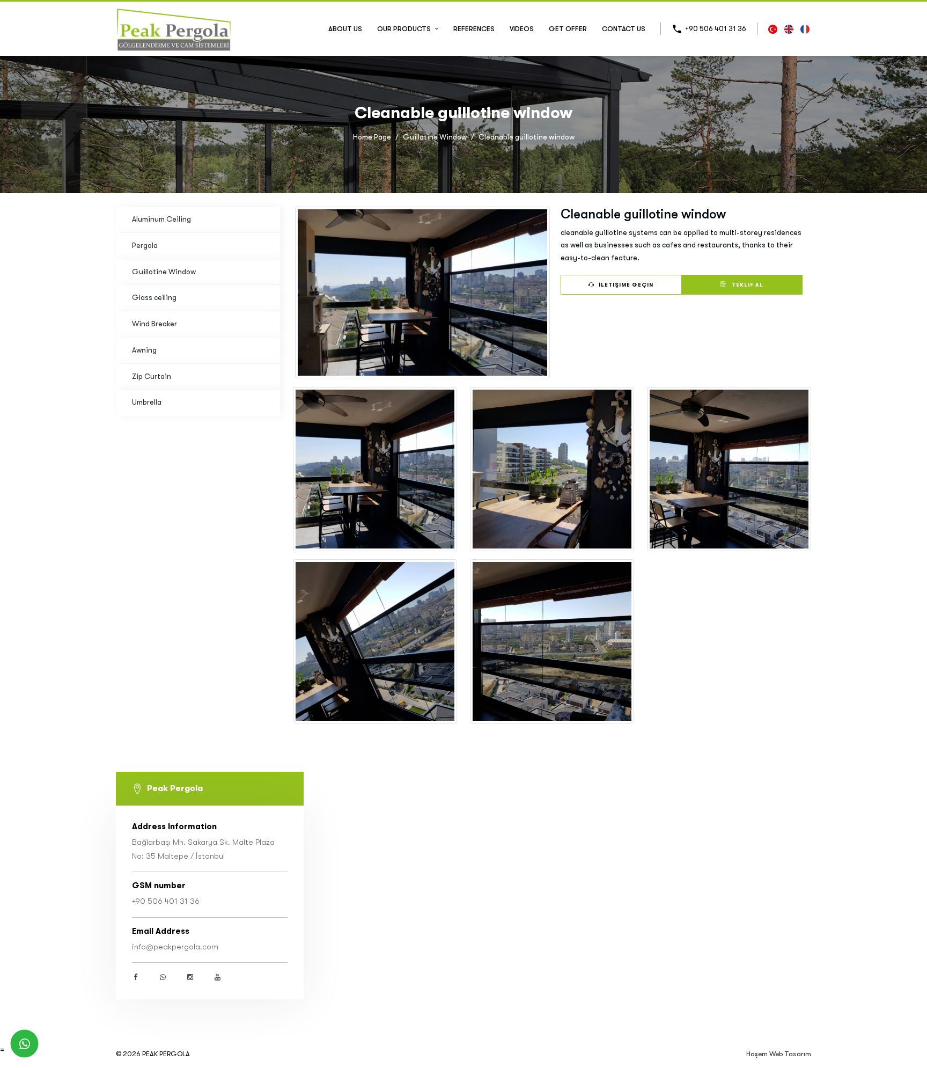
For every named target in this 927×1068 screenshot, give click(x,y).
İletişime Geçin (625, 285)
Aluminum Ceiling (161, 219)
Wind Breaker (154, 324)
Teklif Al (746, 285)
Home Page (372, 137)
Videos (522, 29)
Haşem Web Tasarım (778, 1054)
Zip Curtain (151, 376)
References (474, 29)
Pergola (145, 246)
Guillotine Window (435, 137)
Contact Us (623, 29)
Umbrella (146, 402)
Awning (144, 350)
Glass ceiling (154, 298)
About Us (345, 29)
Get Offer (568, 29)
